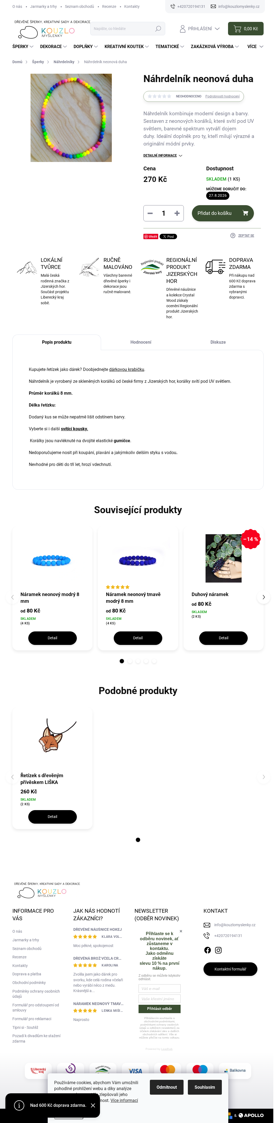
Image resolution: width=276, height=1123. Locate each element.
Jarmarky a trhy (43, 6)
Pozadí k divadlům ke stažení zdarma (36, 1038)
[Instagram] (218, 949)
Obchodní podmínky (29, 982)
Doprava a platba (26, 974)
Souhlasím (205, 1087)
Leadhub (166, 1048)
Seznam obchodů (79, 6)
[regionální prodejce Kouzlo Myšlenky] (103, 1071)
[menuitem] (23, 47)
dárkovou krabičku (126, 369)
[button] (122, 661)
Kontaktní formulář (230, 969)
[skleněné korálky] (29, 440)
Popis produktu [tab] (56, 342)
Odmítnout (167, 1087)
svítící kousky (74, 428)
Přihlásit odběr (159, 1009)
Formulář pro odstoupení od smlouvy (35, 1008)
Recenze (109, 6)
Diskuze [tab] (218, 342)
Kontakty (132, 6)
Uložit (153, 236)
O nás (17, 6)
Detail (52, 638)
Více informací (124, 1100)
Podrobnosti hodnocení (222, 96)
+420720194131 (228, 935)
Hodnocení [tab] (140, 342)
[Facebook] (207, 949)
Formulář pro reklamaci (31, 1019)
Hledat (158, 28)
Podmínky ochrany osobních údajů (36, 994)
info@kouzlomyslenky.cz (235, 925)
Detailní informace (160, 155)
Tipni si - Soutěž (25, 1027)
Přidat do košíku (215, 213)
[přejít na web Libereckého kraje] (38, 1071)
